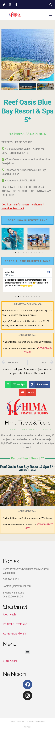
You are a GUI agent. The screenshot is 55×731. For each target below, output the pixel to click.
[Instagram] (27, 695)
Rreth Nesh (9, 614)
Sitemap (27, 727)
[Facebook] (27, 684)
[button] (50, 4)
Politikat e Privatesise (15, 624)
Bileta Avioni (10, 660)
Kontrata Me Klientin (14, 633)
